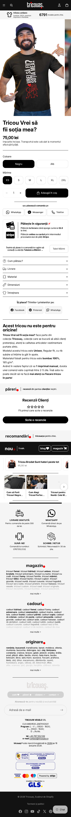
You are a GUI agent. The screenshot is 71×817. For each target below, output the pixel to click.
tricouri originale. (51, 586)
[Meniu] (4, 5)
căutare (39, 694)
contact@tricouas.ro (38, 738)
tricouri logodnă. (54, 581)
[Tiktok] (39, 811)
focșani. (46, 657)
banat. (42, 647)
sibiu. (21, 655)
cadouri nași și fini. (49, 624)
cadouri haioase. (48, 619)
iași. (39, 650)
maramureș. (29, 660)
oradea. (51, 652)
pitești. (15, 655)
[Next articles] (63, 486)
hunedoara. (11, 662)
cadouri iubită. (39, 622)
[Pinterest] (51, 811)
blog (43, 448)
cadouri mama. (46, 612)
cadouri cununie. (14, 624)
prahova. (55, 657)
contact (52, 694)
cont (14, 694)
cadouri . (14, 609)
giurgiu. (29, 665)
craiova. (21, 652)
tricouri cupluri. (41, 578)
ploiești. (43, 652)
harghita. (38, 665)
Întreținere (13, 292)
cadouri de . (26, 617)
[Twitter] (45, 811)
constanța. (11, 652)
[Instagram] (26, 811)
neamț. (50, 660)
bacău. (28, 655)
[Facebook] (20, 811)
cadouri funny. (44, 609)
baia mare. (44, 655)
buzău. (53, 655)
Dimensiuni (14, 284)
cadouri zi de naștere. (33, 627)
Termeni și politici (35, 804)
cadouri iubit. (25, 622)
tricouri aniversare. (24, 574)
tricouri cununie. (37, 581)
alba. (8, 665)
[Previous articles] (7, 486)
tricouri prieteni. (32, 583)
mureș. (35, 655)
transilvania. (32, 647)
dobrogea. (32, 650)
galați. (36, 652)
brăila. (59, 652)
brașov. (29, 652)
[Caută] (11, 5)
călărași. (47, 665)
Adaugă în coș (49, 192)
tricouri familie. (34, 576)
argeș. (21, 662)
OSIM (49, 743)
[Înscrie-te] (61, 710)
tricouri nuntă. (22, 581)
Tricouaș (30, 796)
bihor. (19, 660)
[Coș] (67, 5)
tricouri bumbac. (32, 588)
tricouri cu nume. (43, 574)
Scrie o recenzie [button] (35, 420)
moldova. (50, 647)
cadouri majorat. (14, 627)
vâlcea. (28, 662)
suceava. (37, 657)
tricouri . (13, 571)
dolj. (14, 660)
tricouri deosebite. (15, 588)
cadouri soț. (20, 619)
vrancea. (16, 665)
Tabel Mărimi (59, 249)
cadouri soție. (33, 619)
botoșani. (10, 657)
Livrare (11, 268)
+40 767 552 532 (37, 736)
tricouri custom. (21, 586)
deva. (18, 657)
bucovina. (21, 650)
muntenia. (11, 650)
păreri (26, 694)
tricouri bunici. (27, 578)
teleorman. (41, 662)
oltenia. (58, 647)
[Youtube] (32, 811)
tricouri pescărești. (50, 588)
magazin (58, 448)
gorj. (23, 665)
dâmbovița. (41, 660)
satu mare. (27, 657)
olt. (34, 662)
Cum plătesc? (15, 260)
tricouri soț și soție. (15, 583)
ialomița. (56, 665)
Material (12, 276)
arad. (8, 655)
